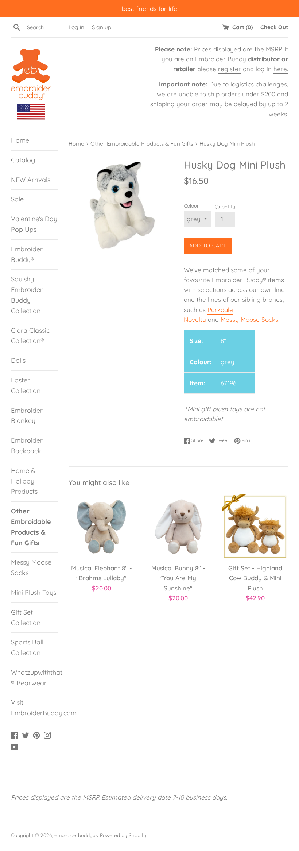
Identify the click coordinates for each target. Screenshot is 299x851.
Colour (191, 206)
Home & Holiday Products (24, 481)
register (229, 69)
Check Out (274, 27)
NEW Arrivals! (31, 180)
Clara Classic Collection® (30, 335)
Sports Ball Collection (27, 647)
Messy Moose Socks (31, 567)
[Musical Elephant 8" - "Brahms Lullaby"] (102, 527)
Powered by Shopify (123, 835)
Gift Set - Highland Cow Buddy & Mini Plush (255, 578)
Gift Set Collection (25, 617)
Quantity (225, 206)
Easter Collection (25, 385)
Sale (17, 199)
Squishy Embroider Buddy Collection (27, 295)
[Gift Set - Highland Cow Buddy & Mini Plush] (255, 527)
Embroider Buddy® (27, 254)
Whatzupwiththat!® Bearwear (34, 677)
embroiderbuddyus (76, 835)
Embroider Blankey (27, 415)
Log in (76, 27)
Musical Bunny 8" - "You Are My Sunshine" (178, 578)
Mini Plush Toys (33, 592)
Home (20, 140)
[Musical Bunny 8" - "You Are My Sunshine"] (178, 527)
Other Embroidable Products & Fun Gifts (31, 527)
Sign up (101, 27)
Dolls (18, 360)
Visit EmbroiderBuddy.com (34, 707)
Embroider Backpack (27, 445)
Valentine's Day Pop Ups (34, 224)
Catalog (23, 160)
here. (280, 69)
